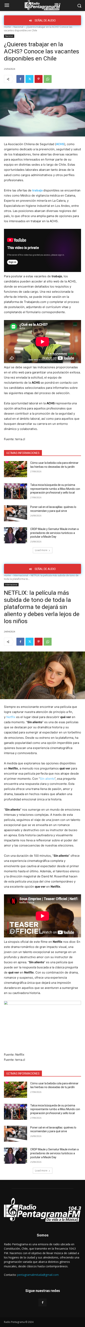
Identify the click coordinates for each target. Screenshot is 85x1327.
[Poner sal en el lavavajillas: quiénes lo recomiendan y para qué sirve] (15, 513)
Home (7, 27)
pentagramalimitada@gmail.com (38, 1275)
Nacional (18, 27)
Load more (41, 550)
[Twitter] (29, 79)
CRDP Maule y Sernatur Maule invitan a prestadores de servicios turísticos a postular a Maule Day (54, 532)
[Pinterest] (38, 79)
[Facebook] (20, 79)
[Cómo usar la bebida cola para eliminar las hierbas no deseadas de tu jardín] (15, 469)
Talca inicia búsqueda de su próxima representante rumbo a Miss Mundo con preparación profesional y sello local (55, 488)
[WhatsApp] (48, 79)
